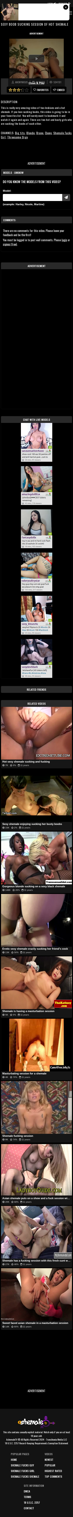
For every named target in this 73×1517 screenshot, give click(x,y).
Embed (61, 90)
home (14, 1459)
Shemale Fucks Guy (22, 1465)
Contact (29, 1508)
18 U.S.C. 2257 (32, 1502)
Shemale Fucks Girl (23, 1471)
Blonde (30, 133)
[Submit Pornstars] (66, 197)
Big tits (20, 133)
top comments (53, 1476)
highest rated (53, 1471)
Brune (39, 133)
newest (49, 1459)
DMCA (27, 1491)
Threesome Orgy (17, 137)
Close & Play (36, 83)
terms (27, 1497)
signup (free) (10, 244)
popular (50, 1465)
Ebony (48, 133)
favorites (43, 90)
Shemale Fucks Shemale (25, 1476)
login (64, 240)
